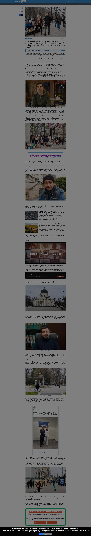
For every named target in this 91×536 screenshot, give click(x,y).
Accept (41, 534)
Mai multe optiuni (48, 534)
